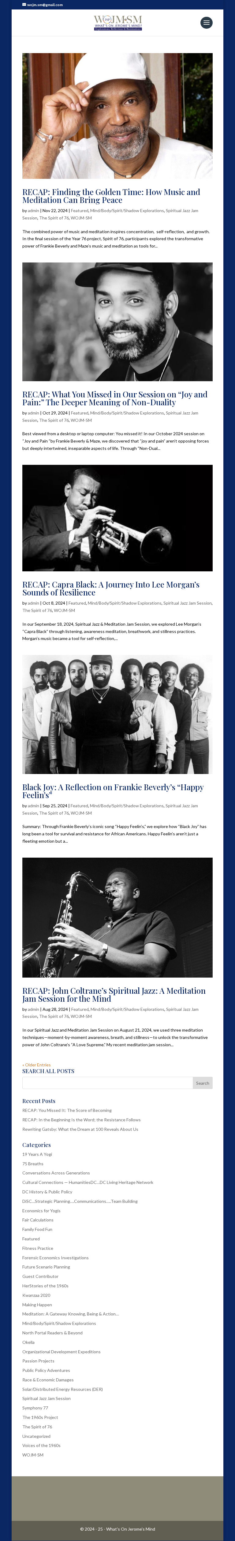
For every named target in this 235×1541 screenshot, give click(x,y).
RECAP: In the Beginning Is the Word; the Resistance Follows (81, 1119)
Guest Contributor (40, 1276)
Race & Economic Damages (48, 1379)
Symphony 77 (35, 1407)
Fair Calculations (38, 1219)
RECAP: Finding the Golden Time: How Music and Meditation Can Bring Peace (111, 195)
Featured (79, 210)
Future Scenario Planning (46, 1266)
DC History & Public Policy (47, 1191)
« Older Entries (36, 1064)
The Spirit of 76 (54, 217)
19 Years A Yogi (37, 1154)
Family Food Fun (37, 1229)
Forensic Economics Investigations (55, 1257)
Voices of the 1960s (41, 1445)
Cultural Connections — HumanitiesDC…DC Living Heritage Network (87, 1182)
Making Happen (37, 1304)
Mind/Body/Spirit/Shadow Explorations (127, 210)
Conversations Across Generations (56, 1172)
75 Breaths (32, 1163)
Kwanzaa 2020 (36, 1295)
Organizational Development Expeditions (61, 1351)
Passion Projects (38, 1360)
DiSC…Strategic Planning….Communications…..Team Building (80, 1201)
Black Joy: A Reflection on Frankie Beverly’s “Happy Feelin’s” (112, 791)
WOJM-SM (81, 217)
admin (33, 210)
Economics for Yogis (41, 1210)
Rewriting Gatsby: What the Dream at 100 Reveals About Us (80, 1129)
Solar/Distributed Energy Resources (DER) (62, 1389)
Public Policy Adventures (46, 1370)
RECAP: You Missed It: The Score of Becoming (67, 1110)
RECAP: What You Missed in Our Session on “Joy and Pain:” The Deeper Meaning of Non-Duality (114, 398)
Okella (28, 1342)
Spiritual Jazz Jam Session (187, 603)
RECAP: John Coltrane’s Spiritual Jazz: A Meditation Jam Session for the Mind (114, 994)
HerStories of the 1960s (45, 1285)
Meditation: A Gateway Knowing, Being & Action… (70, 1313)
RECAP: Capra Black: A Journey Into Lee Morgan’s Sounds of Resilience (111, 588)
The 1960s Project (40, 1417)
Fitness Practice (37, 1248)
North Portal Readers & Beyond (52, 1332)
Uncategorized (36, 1436)
